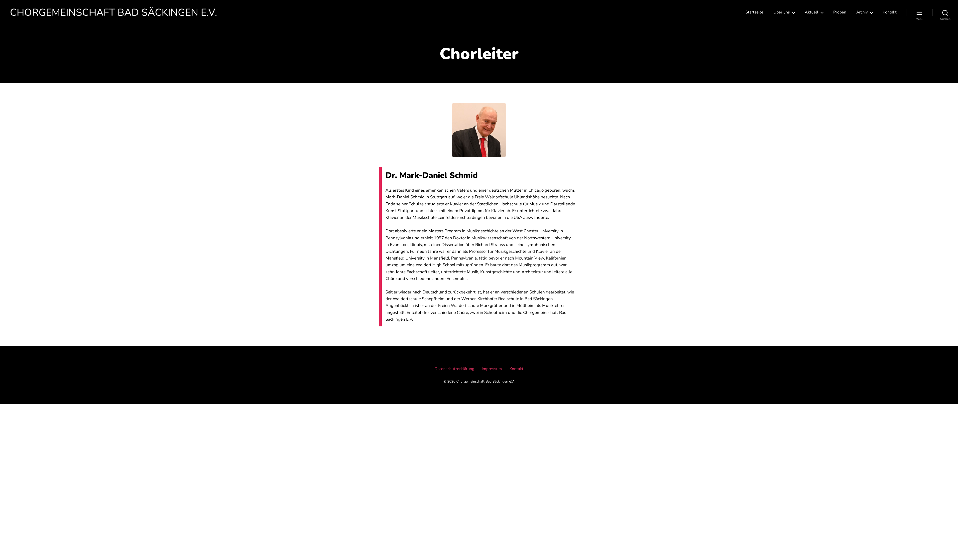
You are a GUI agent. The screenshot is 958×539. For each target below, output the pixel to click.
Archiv (862, 12)
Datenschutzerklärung (454, 369)
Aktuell (811, 12)
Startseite (754, 12)
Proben (839, 12)
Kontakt (890, 12)
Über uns (781, 12)
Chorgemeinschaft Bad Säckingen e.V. (113, 12)
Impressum (492, 369)
